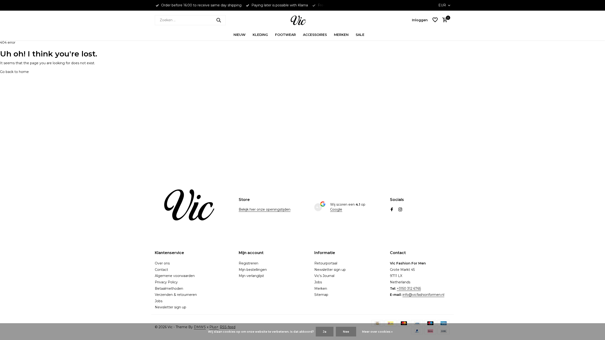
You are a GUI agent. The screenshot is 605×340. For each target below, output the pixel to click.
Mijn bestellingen (253, 270)
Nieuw (239, 35)
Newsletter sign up (170, 307)
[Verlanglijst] (435, 20)
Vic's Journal (324, 276)
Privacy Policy (166, 282)
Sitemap (321, 295)
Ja (324, 331)
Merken (341, 35)
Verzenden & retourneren (176, 295)
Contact (161, 270)
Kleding (260, 35)
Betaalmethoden (169, 288)
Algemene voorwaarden (175, 276)
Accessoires (315, 35)
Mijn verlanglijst (251, 276)
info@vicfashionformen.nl (423, 295)
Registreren (248, 263)
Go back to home (14, 72)
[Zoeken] (218, 20)
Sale (360, 35)
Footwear (285, 35)
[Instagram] (400, 210)
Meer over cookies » (377, 331)
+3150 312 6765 (409, 288)
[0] (443, 20)
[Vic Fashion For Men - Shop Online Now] (302, 20)
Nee (346, 331)
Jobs (158, 301)
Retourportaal (325, 263)
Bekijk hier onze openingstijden (264, 209)
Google (336, 209)
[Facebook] (392, 210)
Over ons (162, 263)
